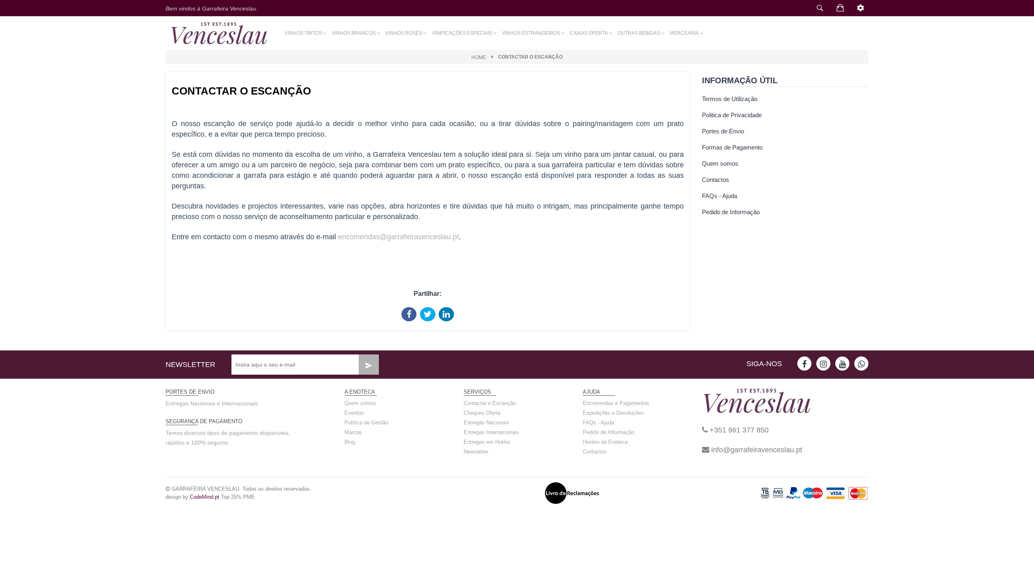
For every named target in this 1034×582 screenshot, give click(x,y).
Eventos (354, 413)
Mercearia (684, 33)
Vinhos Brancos (354, 33)
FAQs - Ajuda (719, 195)
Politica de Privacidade (732, 115)
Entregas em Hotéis (487, 442)
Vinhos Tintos (303, 33)
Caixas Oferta (589, 33)
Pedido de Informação (731, 212)
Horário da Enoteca (605, 442)
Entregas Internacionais (491, 432)
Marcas (353, 432)
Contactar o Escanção (490, 403)
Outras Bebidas (639, 33)
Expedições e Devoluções (613, 413)
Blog (350, 442)
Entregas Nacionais (486, 423)
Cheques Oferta (482, 413)
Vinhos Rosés (403, 33)
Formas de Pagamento (732, 147)
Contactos (715, 179)
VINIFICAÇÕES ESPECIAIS (462, 33)
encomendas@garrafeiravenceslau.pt (398, 237)
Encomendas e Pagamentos (616, 403)
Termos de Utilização (729, 98)
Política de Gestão (366, 423)
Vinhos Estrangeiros (531, 33)
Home (478, 57)
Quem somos (720, 163)
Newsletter (476, 452)
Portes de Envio (723, 131)
